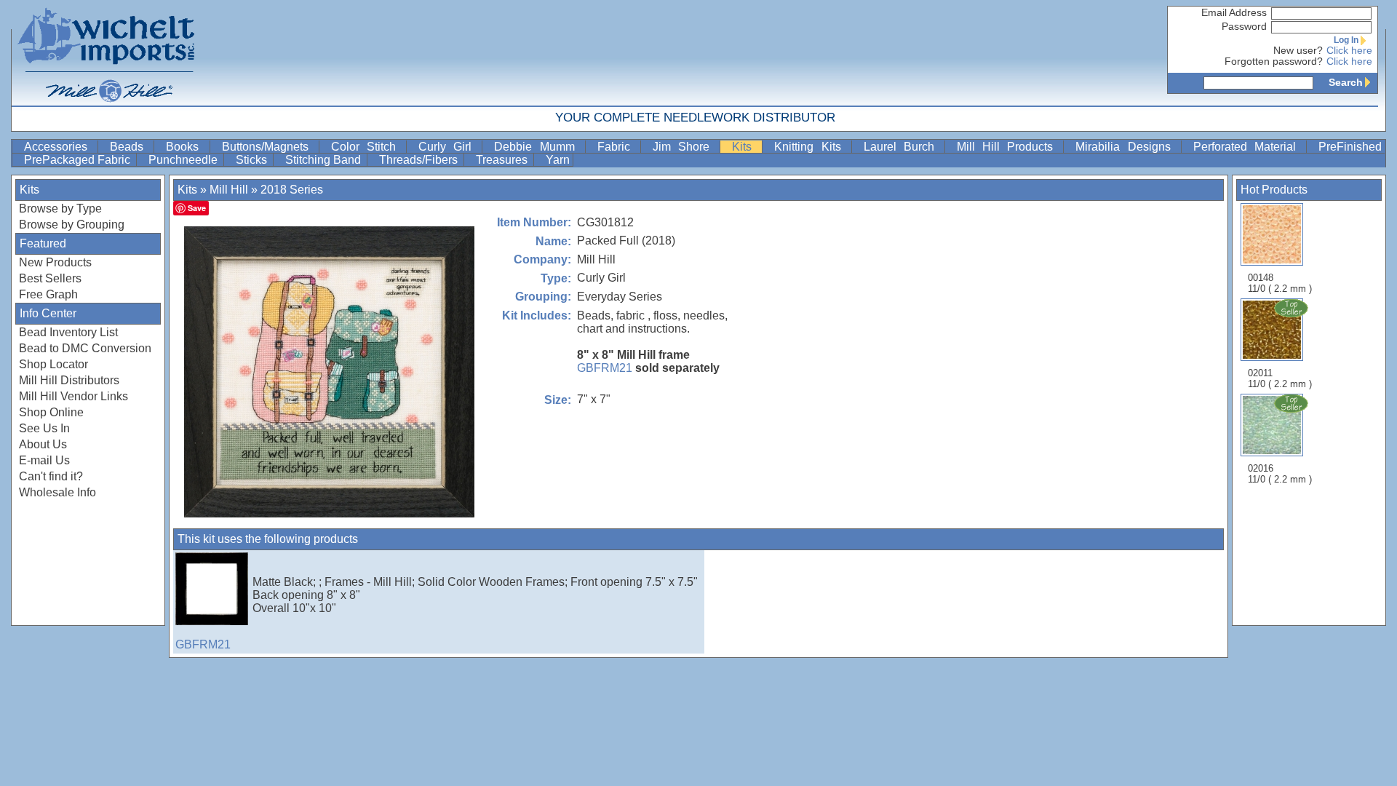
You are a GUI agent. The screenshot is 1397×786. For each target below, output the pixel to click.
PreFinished (1350, 146)
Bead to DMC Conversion (85, 348)
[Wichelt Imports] (107, 53)
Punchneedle (184, 160)
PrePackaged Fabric (78, 160)
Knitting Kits (811, 146)
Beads (130, 146)
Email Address (1234, 12)
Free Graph (48, 294)
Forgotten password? (1274, 61)
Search (1346, 82)
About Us (43, 444)
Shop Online (51, 412)
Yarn (558, 160)
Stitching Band (324, 160)
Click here (1349, 50)
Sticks (253, 160)
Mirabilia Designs (1126, 146)
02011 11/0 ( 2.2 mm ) (1280, 378)
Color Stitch (367, 146)
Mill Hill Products (1008, 146)
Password (1244, 26)
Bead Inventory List (68, 332)
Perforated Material (1248, 146)
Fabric (617, 146)
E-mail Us (44, 460)
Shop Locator (53, 364)
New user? (1298, 50)
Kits (745, 146)
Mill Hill (229, 189)
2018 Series (291, 189)
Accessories (59, 146)
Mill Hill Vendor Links (73, 396)
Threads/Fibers (420, 160)
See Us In (44, 428)
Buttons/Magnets (269, 146)
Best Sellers (50, 278)
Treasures (503, 160)
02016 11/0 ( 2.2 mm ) (1280, 474)
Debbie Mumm (537, 146)
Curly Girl (448, 146)
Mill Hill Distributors (69, 380)
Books (186, 146)
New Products (55, 262)
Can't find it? (51, 476)
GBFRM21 (604, 368)
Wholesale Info (57, 492)
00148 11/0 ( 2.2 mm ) (1280, 283)
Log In (1346, 40)
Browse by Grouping (71, 224)
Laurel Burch (903, 146)
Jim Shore (685, 146)
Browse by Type (60, 208)
